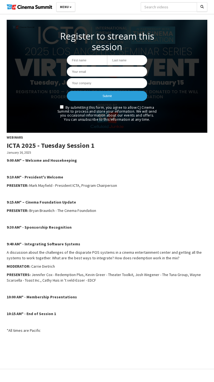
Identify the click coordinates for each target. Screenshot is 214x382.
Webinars (15, 137)
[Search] (202, 7)
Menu (64, 7)
